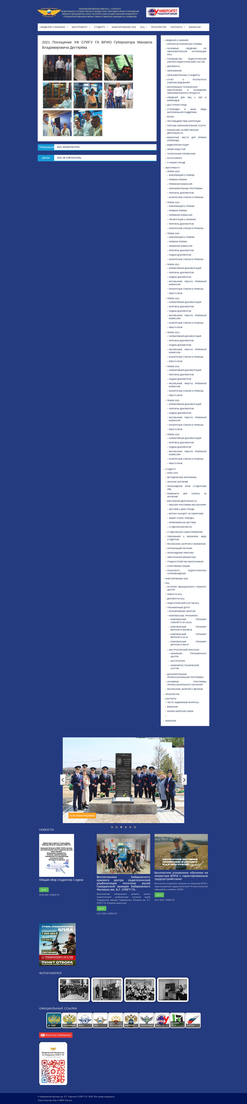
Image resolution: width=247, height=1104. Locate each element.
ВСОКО (170, 117)
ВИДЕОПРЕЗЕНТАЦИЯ (178, 145)
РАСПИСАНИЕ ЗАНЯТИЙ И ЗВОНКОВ (185, 689)
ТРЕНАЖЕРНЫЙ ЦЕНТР (178, 607)
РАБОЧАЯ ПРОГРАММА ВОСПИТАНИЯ (187, 505)
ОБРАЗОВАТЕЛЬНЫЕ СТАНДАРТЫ (183, 75)
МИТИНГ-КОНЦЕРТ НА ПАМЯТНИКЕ (186, 513)
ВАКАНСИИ (195, 27)
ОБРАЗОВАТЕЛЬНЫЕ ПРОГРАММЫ (185, 188)
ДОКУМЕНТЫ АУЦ (175, 599)
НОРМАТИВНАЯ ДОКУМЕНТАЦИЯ (185, 268)
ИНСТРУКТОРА (178, 661)
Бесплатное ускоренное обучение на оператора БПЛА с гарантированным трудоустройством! (181, 876)
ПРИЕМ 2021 (173, 264)
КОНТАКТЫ (176, 27)
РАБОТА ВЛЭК (175, 293)
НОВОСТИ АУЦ (174, 594)
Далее (44, 890)
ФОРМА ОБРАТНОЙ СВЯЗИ (180, 711)
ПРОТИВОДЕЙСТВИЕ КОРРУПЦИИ (184, 121)
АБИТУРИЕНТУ (79, 27)
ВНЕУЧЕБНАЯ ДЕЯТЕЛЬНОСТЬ (182, 501)
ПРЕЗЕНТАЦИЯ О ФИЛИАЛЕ (182, 219)
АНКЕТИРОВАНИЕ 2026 (124, 27)
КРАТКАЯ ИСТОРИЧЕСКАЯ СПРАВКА (184, 44)
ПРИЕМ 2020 (173, 233)
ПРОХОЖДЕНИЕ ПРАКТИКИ (180, 553)
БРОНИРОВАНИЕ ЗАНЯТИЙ (182, 611)
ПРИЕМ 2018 (173, 171)
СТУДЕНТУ (99, 27)
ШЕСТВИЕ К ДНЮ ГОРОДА (181, 509)
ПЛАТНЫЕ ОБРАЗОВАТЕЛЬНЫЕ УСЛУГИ (186, 125)
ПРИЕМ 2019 (173, 202)
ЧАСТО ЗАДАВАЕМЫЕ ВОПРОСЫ (183, 702)
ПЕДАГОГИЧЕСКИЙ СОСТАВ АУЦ (183, 603)
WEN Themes (65, 1100)
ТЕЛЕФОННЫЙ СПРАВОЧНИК (181, 154)
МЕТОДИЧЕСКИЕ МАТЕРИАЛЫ (181, 477)
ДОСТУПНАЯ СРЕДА (177, 105)
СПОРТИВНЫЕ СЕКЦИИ (178, 566)
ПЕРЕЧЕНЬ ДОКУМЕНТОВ (181, 193)
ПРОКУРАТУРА (158, 27)
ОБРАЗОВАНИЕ (174, 71)
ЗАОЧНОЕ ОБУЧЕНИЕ (177, 482)
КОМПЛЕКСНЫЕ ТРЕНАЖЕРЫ (183, 616)
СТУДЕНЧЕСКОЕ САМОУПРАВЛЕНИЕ (185, 532)
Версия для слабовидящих (58, 1035)
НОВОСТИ (54, 895)
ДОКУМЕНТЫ (173, 66)
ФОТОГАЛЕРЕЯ (174, 158)
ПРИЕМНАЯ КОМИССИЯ (180, 184)
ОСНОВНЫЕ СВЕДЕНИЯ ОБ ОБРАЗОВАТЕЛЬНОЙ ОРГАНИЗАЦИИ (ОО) (186, 51)
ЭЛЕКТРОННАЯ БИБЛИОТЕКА (181, 557)
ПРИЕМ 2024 (173, 366)
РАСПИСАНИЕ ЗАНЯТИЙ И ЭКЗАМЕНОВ (186, 544)
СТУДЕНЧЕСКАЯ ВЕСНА (180, 527)
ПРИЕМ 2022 (173, 298)
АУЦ (142, 27)
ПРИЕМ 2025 (173, 400)
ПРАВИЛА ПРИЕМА (178, 179)
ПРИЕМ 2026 (173, 434)
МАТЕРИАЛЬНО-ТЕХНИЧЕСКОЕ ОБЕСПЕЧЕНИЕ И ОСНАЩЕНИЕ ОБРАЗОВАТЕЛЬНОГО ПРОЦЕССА (186, 90)
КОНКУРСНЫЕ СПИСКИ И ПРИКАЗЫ (186, 197)
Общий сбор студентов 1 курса (61, 879)
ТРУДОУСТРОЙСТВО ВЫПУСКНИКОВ (185, 562)
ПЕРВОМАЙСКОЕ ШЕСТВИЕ (182, 522)
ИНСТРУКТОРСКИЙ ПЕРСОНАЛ (184, 650)
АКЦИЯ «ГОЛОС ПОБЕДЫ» (181, 518)
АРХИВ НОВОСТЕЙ (176, 149)
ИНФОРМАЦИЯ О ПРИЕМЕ (182, 175)
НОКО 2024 (172, 473)
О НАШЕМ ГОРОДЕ (176, 162)
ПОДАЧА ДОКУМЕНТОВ (180, 255)
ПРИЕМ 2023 (173, 332)
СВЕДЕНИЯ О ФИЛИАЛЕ (52, 27)
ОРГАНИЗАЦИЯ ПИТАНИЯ (179, 548)
